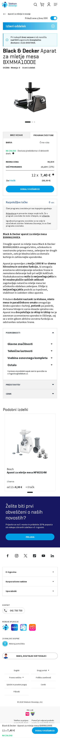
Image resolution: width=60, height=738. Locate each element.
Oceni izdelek (28, 67)
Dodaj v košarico (30, 189)
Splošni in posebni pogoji (17, 684)
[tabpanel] (30, 97)
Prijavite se (11, 213)
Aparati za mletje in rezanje (19, 14)
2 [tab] (32, 122)
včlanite (46, 216)
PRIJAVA (30, 537)
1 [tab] (28, 122)
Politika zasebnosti (43, 677)
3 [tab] (34, 122)
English (16, 670)
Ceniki (43, 684)
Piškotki (17, 691)
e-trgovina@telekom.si (18, 374)
